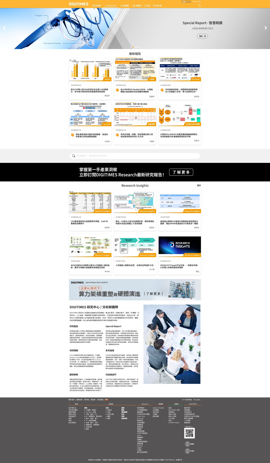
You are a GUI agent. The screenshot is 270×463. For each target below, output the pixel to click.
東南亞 (109, 410)
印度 (108, 412)
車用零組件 (140, 408)
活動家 (138, 5)
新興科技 (140, 420)
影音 (147, 5)
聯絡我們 (187, 422)
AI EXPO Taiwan (174, 422)
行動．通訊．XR (91, 414)
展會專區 (124, 418)
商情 (122, 416)
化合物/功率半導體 (143, 414)
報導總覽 (124, 412)
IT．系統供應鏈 (91, 420)
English (197, 399)
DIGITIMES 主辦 (174, 410)
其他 (170, 420)
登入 (199, 1)
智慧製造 (140, 425)
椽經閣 (126, 5)
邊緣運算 (140, 412)
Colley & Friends (158, 408)
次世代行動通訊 (142, 433)
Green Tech (141, 416)
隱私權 (93, 399)
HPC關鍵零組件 (142, 410)
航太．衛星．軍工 (92, 418)
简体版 (188, 2)
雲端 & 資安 (172, 414)
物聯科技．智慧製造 (92, 425)
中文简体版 (188, 399)
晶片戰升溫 (72, 408)
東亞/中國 (110, 414)
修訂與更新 (72, 422)
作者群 (155, 414)
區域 (107, 408)
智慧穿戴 (140, 444)
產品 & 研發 (172, 416)
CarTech (140, 446)
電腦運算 (140, 437)
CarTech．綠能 (91, 412)
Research (112, 5)
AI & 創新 (172, 418)
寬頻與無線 (140, 431)
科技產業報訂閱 (189, 414)
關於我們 (71, 399)
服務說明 (79, 399)
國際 (108, 416)
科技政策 (89, 427)
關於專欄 (156, 416)
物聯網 (139, 429)
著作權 (86, 399)
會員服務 (187, 410)
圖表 (87, 429)
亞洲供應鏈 (140, 422)
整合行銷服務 (188, 418)
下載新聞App (188, 427)
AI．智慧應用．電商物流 (94, 416)
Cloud (139, 435)
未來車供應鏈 (73, 410)
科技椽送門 (72, 416)
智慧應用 (171, 412)
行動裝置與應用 (142, 441)
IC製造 (139, 450)
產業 (85, 408)
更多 (201, 37)
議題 (122, 408)
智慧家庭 (140, 427)
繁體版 (184, 2)
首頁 (76, 404)
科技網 (98, 5)
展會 (70, 418)
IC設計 (139, 448)
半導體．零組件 (91, 410)
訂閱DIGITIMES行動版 (191, 416)
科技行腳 (156, 412)
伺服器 (139, 439)
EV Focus (140, 418)
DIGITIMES (193, 404)
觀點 (122, 410)
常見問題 (100, 399)
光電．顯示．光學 (92, 422)
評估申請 (194, 1)
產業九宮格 (72, 414)
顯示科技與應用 (142, 452)
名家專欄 (156, 410)
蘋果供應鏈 (72, 412)
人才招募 (187, 420)
